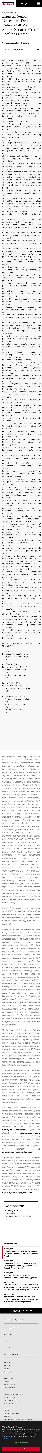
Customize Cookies (21, 1443)
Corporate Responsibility (11, 1413)
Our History (7, 1365)
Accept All (21, 1449)
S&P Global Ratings (13, 1320)
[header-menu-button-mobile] (38, 3)
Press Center (8, 1372)
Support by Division (9, 1397)
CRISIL (6, 1341)
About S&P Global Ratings (12, 1328)
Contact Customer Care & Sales (13, 1394)
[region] (21, 1437)
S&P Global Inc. (11, 1354)
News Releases (8, 1381)
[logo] (8, 3)
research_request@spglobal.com (17, 1192)
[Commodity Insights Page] (23, 1310)
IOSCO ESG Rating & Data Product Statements (18, 1419)
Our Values (7, 1362)
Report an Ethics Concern (11, 1400)
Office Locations (8, 1403)
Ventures (6, 1369)
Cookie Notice (7, 1438)
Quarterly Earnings (9, 1384)
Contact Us (7, 1348)
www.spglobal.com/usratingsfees (17, 1152)
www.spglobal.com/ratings (14, 1130)
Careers (6, 1410)
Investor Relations (9, 1378)
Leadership (7, 1416)
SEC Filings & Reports (10, 1388)
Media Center (8, 1334)
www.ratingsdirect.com (29, 1133)
